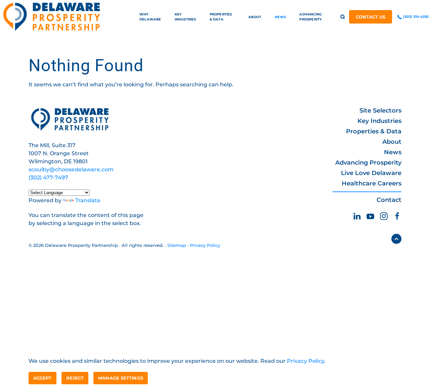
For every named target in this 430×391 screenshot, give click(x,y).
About (391, 141)
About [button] (254, 17)
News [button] (280, 17)
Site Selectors (380, 110)
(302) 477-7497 (48, 177)
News (392, 152)
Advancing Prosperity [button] (310, 16)
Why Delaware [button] (150, 16)
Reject (75, 378)
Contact (389, 200)
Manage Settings (120, 378)
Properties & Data (373, 131)
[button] (342, 17)
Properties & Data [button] (221, 16)
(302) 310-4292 (415, 16)
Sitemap (176, 245)
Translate (87, 200)
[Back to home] (51, 17)
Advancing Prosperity (368, 162)
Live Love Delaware (371, 173)
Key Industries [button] (185, 16)
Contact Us (370, 16)
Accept (42, 378)
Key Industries (379, 121)
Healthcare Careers (371, 183)
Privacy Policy (205, 245)
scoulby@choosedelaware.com (71, 169)
